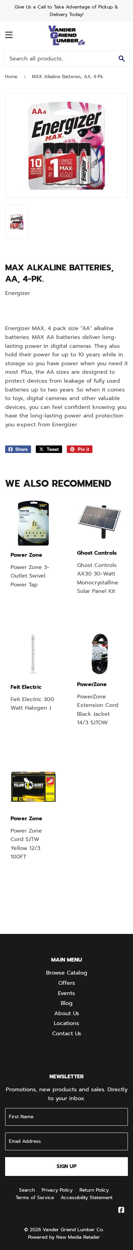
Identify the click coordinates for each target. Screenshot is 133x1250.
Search (27, 1190)
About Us (66, 1013)
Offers (66, 983)
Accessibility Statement (87, 1197)
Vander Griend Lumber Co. (73, 1229)
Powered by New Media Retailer (64, 1237)
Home (11, 76)
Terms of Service (35, 1197)
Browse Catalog (66, 973)
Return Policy (94, 1190)
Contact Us (66, 1033)
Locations (66, 1023)
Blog (67, 1003)
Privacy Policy (57, 1190)
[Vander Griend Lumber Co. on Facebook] (121, 1211)
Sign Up (67, 1166)
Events (66, 993)
